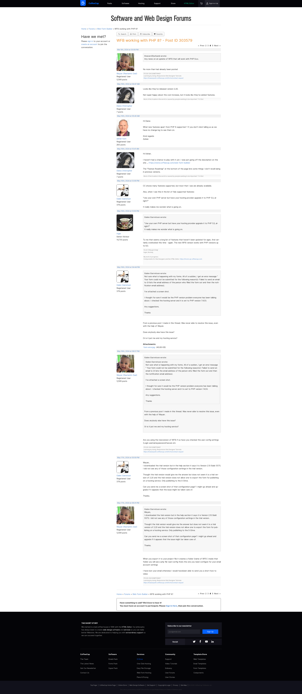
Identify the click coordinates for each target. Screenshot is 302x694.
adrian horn (121, 139)
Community (170, 654)
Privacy (175, 685)
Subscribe (146, 34)
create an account (89, 44)
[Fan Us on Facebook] (200, 641)
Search (123, 34)
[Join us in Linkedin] (212, 641)
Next (216, 45)
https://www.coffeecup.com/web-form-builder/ (169, 163)
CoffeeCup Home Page (107, 685)
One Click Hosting (144, 664)
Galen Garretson (124, 199)
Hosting (141, 3)
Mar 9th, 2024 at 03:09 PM (127, 50)
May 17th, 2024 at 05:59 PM (128, 458)
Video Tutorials (171, 664)
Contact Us (84, 673)
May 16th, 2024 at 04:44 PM (128, 267)
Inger (119, 233)
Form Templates (199, 668)
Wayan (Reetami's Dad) (127, 73)
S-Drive (140, 659)
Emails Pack (113, 659)
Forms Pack (113, 664)
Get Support (151, 685)
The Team (84, 659)
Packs (109, 3)
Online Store (122, 685)
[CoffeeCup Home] (94, 3)
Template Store (200, 654)
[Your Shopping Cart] (201, 3)
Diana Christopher (124, 106)
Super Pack (113, 668)
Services (140, 654)
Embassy (168, 668)
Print (134, 34)
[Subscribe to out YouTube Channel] (206, 641)
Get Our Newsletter (88, 668)
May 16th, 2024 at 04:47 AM (128, 84)
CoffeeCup (85, 654)
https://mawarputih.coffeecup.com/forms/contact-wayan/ (163, 78)
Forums (92, 29)
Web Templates (199, 659)
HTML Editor (189, 3)
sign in (91, 41)
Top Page (93, 685)
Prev (202, 45)
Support (157, 3)
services (127, 630)
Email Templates (199, 664)
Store (173, 3)
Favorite (159, 34)
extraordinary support (134, 633)
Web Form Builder (104, 29)
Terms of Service (172, 689)
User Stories (170, 677)
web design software (111, 630)
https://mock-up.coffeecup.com (191, 259)
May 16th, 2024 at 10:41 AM (128, 149)
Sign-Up (210, 632)
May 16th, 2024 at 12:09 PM (128, 181)
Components (198, 673)
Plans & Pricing (142, 677)
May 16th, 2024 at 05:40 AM (128, 116)
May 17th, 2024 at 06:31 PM (128, 503)
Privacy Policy (159, 689)
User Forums (170, 673)
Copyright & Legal (164, 685)
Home (83, 29)
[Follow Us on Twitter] (194, 641)
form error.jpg (149, 347)
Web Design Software (137, 685)
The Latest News (87, 664)
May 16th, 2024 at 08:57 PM (128, 351)
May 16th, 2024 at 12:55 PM (128, 211)
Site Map (184, 685)
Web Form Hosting (144, 673)
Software (125, 3)
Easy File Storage (144, 668)
